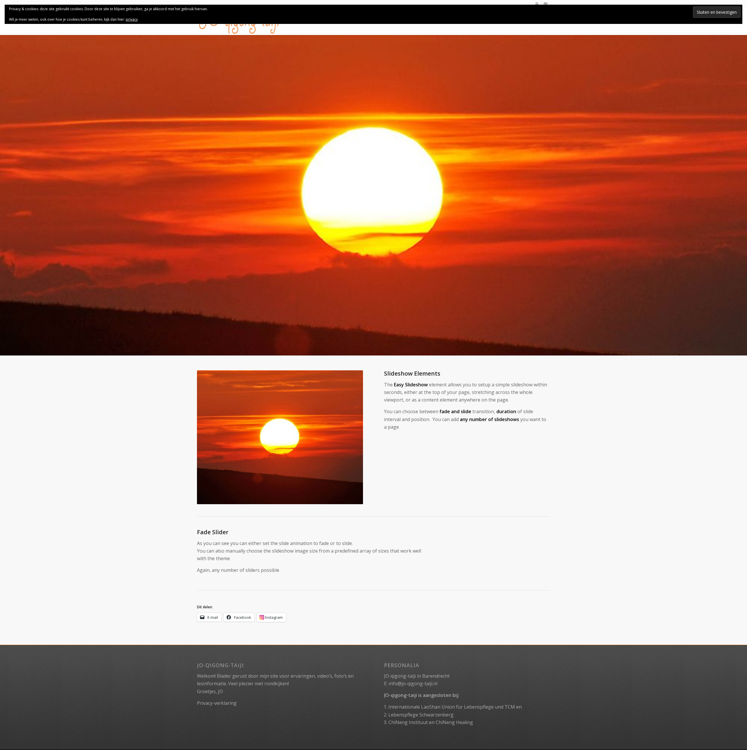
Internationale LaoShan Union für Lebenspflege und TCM (451, 707)
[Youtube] (537, 4)
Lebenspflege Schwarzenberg (420, 715)
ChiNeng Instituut (408, 722)
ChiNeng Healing (454, 722)
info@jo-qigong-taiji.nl (413, 683)
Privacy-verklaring (217, 703)
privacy (132, 19)
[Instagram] (545, 4)
